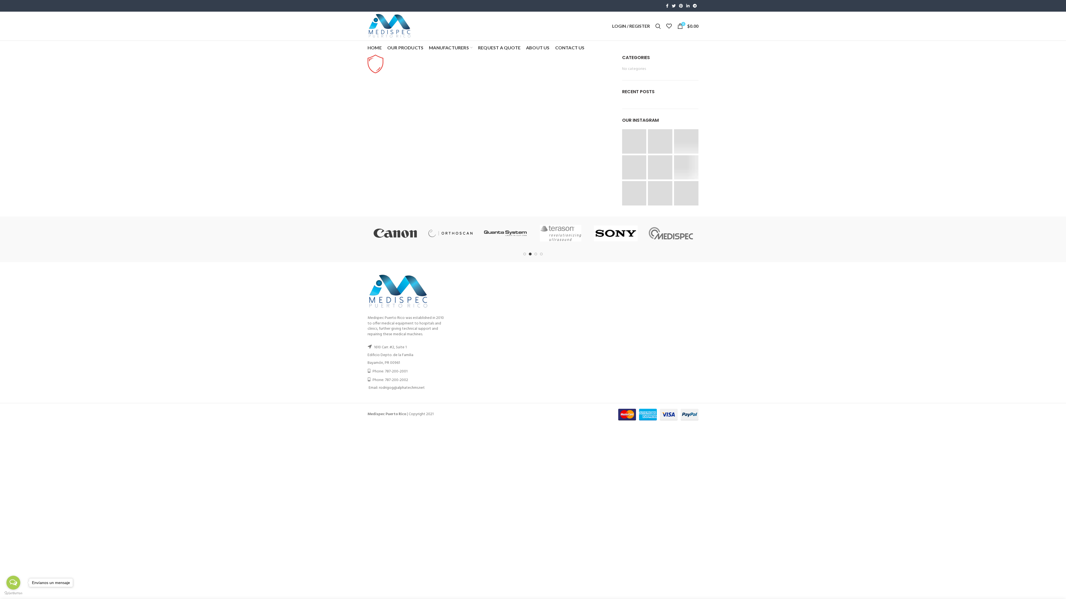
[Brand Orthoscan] (450, 233)
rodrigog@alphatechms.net (402, 388)
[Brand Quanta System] (505, 233)
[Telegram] (694, 5)
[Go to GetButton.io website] (13, 593)
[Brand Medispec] (670, 233)
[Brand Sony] (615, 233)
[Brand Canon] (395, 233)
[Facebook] (667, 5)
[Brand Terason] (560, 233)
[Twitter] (673, 5)
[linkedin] (688, 5)
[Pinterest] (681, 5)
